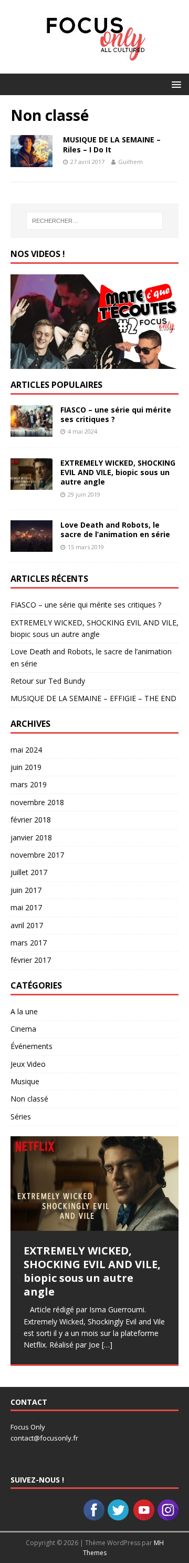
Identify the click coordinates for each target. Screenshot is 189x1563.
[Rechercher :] (94, 221)
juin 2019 (25, 767)
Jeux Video (28, 1064)
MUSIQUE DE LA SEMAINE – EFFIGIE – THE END (93, 698)
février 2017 (30, 960)
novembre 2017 (37, 855)
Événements (31, 1046)
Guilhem (130, 162)
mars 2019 (28, 784)
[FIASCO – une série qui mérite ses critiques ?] (31, 431)
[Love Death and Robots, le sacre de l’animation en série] (31, 546)
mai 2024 (26, 750)
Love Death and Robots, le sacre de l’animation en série (115, 529)
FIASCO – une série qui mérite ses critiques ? (115, 414)
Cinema (23, 1029)
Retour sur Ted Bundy (47, 681)
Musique (24, 1081)
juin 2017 (25, 890)
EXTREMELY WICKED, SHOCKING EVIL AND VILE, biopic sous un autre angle (117, 472)
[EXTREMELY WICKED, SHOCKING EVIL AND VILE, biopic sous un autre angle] (31, 484)
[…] (107, 1345)
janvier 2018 (31, 837)
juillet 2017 (28, 872)
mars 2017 (28, 943)
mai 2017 (26, 907)
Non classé (29, 1099)
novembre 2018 (37, 802)
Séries (20, 1117)
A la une (24, 1011)
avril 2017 (26, 925)
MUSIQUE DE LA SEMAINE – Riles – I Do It (112, 144)
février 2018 (30, 820)
